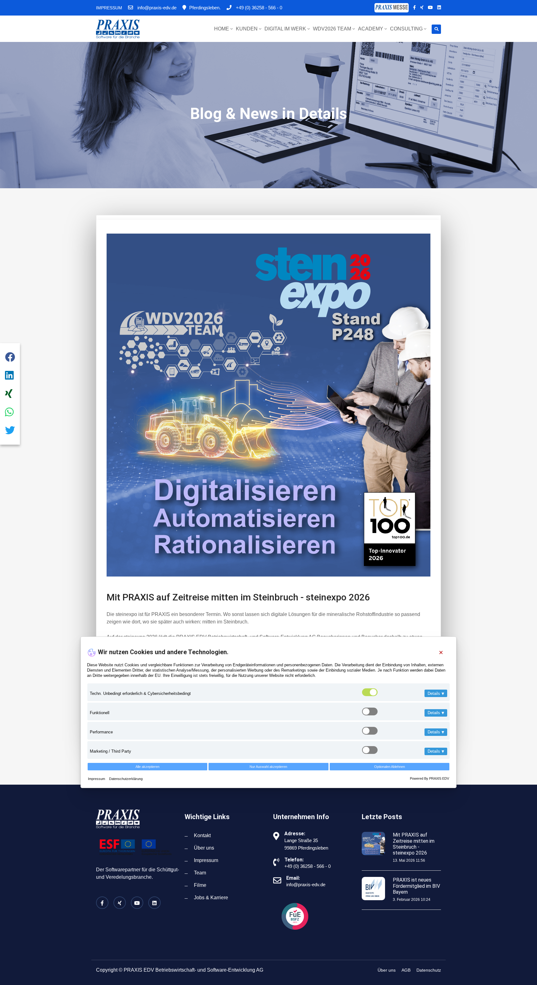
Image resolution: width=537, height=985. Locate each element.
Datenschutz (428, 970)
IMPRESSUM (109, 7)
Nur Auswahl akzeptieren (268, 766)
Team (200, 872)
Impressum (97, 779)
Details (436, 693)
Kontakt (202, 835)
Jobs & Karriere (211, 897)
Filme (200, 885)
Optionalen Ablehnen (389, 766)
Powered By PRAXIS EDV (429, 778)
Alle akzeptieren (147, 766)
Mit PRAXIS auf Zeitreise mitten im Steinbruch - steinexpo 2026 (413, 844)
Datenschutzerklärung (126, 779)
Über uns (204, 847)
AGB (406, 970)
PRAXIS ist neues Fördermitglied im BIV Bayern (416, 886)
